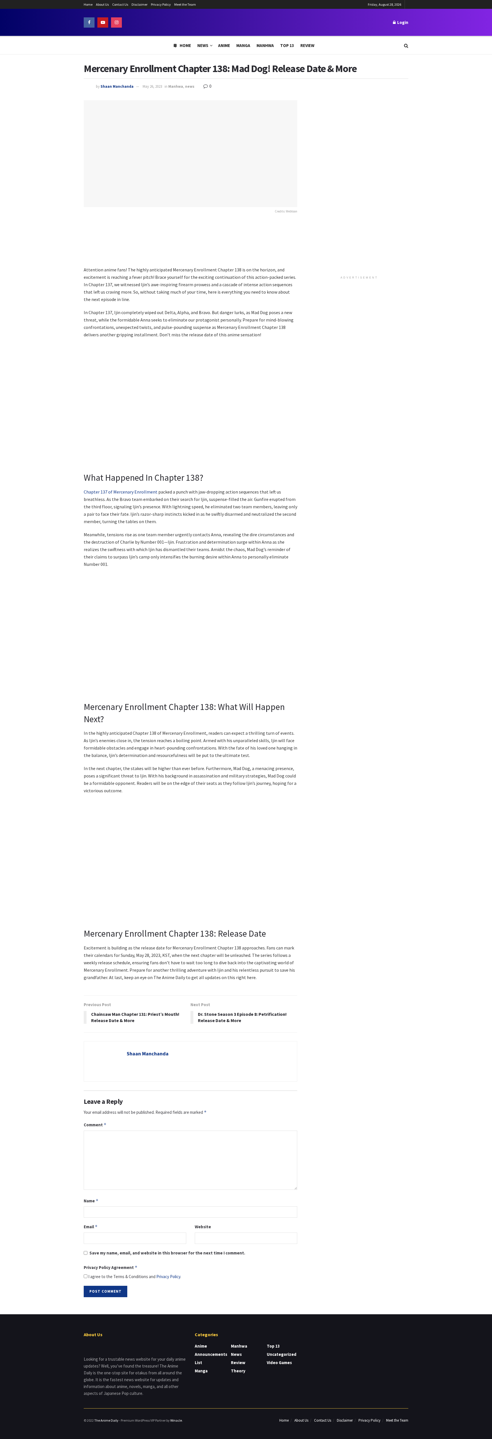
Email (91, 1226)
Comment (95, 1124)
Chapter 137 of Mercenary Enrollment (120, 492)
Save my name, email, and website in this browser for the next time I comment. (167, 1253)
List (198, 1362)
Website (203, 1226)
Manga (243, 45)
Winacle (176, 1420)
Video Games (279, 1362)
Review (307, 45)
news (189, 86)
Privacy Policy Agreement (111, 1267)
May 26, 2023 (152, 86)
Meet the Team (185, 4)
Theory (238, 1371)
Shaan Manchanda (117, 86)
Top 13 (287, 45)
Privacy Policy (161, 4)
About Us (102, 4)
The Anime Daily (106, 1420)
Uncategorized (281, 1354)
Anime (224, 45)
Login (402, 22)
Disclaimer (139, 4)
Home (88, 4)
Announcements (211, 1354)
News (202, 45)
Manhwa (265, 45)
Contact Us (120, 4)
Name (91, 1200)
